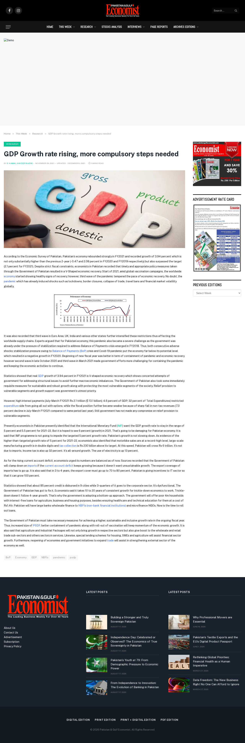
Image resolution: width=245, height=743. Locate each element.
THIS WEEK (65, 27)
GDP (41, 375)
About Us (9, 627)
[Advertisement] (122, 91)
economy (10, 276)
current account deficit (59, 465)
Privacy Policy (12, 646)
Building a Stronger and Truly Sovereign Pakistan (130, 619)
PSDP (36, 525)
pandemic (10, 281)
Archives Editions (184, 27)
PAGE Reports (159, 27)
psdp (73, 557)
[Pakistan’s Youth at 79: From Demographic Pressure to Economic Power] (96, 665)
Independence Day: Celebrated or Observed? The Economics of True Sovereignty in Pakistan (134, 641)
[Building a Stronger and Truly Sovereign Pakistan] (96, 622)
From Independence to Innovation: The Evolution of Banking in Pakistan (135, 685)
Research (87, 27)
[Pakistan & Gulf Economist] (122, 10)
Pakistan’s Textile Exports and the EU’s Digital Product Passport (215, 639)
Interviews (134, 27)
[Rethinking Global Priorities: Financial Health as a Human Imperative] (178, 662)
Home (50, 27)
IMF (120, 425)
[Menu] (8, 27)
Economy (21, 557)
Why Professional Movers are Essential (212, 619)
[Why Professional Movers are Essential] (178, 622)
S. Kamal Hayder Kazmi (20, 163)
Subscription (11, 641)
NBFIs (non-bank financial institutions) (102, 505)
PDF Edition (169, 719)
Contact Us (11, 632)
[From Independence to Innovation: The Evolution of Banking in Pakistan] (96, 687)
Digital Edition (78, 719)
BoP (8, 557)
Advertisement (13, 637)
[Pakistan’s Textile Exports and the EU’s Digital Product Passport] (178, 642)
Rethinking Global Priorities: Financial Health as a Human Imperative (211, 661)
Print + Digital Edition (138, 719)
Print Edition (105, 719)
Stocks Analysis (112, 27)
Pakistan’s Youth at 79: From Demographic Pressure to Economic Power (134, 664)
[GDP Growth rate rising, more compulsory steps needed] (94, 209)
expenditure (11, 405)
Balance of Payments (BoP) (69, 351)
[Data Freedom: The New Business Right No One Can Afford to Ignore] (178, 685)
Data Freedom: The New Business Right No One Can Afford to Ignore (216, 682)
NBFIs (45, 557)
